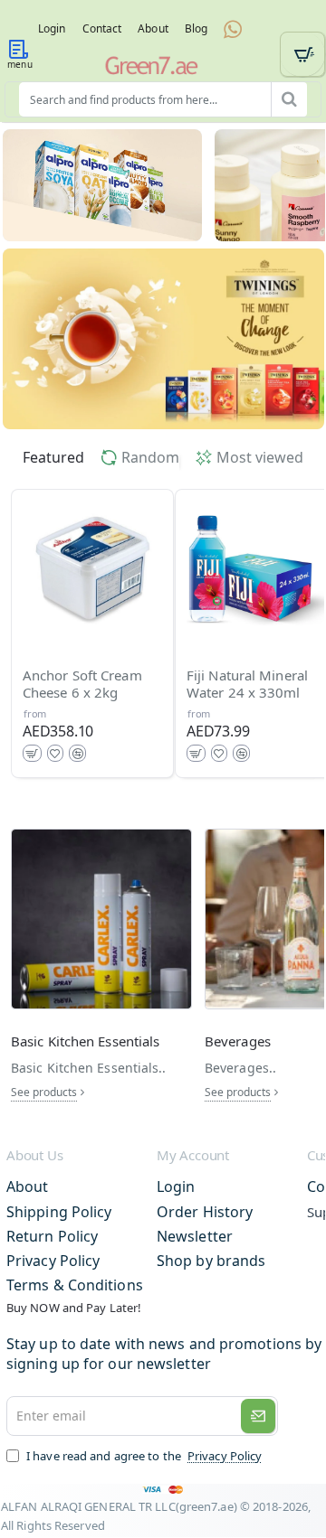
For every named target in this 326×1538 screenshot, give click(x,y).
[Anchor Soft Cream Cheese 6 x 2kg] (92, 570)
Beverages (238, 1041)
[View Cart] (302, 54)
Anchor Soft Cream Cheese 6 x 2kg (82, 684)
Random (150, 457)
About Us (34, 1155)
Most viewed (259, 457)
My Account (193, 1155)
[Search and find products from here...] (289, 99)
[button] (32, 753)
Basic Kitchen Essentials (85, 1041)
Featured (53, 457)
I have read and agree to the (143, 1456)
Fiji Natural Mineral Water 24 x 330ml (247, 684)
